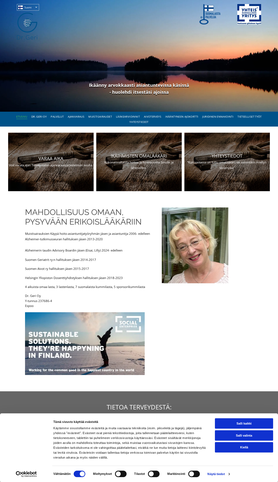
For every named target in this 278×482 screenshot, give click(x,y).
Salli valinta (244, 435)
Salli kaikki (244, 423)
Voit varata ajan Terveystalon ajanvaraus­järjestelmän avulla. (51, 165)
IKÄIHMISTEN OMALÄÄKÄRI (139, 156)
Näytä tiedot (216, 474)
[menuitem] (21, 116)
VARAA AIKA (50, 158)
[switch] (121, 474)
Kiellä (244, 447)
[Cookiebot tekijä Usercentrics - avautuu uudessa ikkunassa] (26, 474)
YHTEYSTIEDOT (227, 156)
